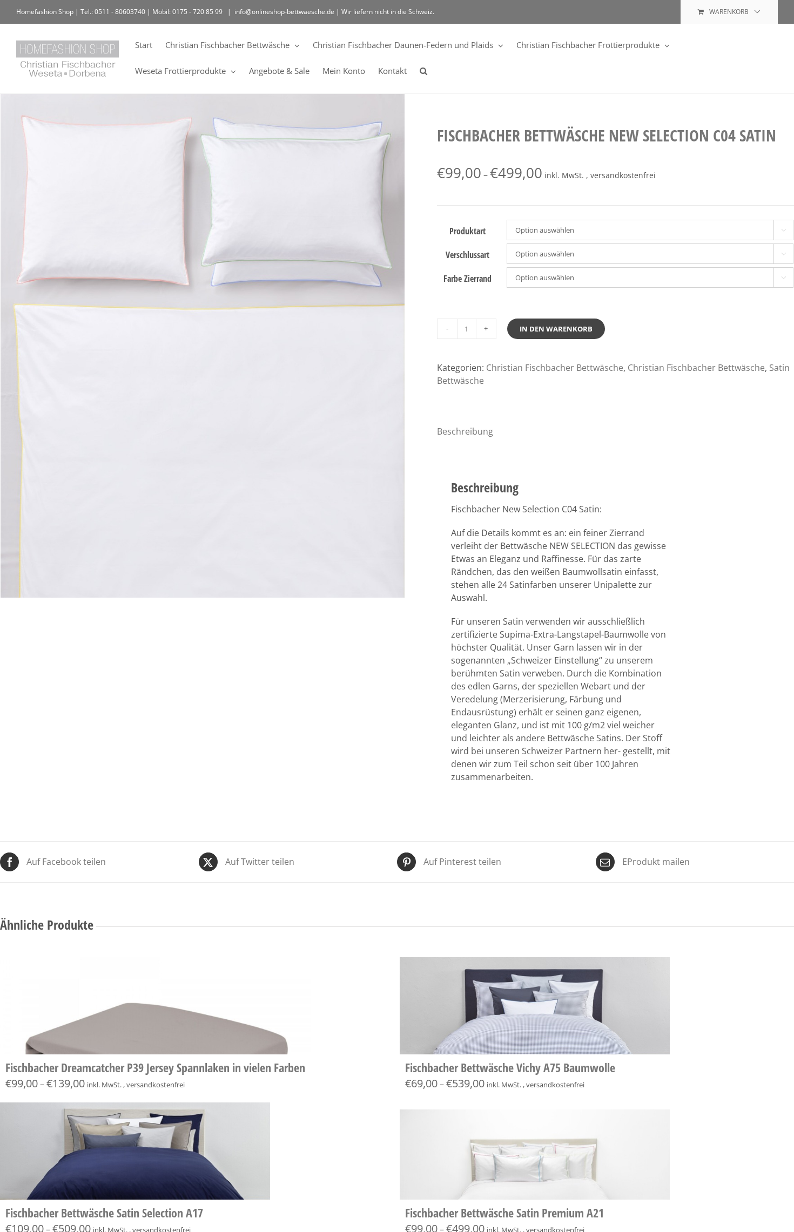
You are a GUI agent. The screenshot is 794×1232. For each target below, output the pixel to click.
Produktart (467, 231)
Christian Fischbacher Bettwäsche (554, 368)
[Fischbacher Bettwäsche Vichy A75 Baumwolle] (535, 1005)
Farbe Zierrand (467, 279)
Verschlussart (467, 255)
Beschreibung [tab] (465, 431)
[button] (423, 70)
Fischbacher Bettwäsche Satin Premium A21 (504, 1212)
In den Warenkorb (556, 329)
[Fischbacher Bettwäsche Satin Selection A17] (135, 1151)
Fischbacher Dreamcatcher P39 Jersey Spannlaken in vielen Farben (155, 1067)
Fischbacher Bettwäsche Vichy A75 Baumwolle (510, 1067)
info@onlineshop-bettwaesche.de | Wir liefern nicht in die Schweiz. (334, 11)
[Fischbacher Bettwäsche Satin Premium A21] (535, 1151)
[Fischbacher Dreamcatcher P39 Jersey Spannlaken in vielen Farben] (155, 1005)
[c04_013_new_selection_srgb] (203, 363)
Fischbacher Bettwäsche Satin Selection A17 (104, 1212)
